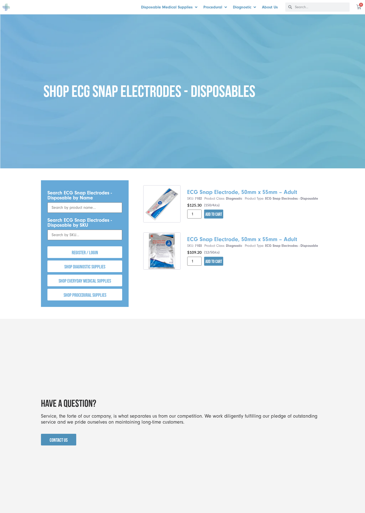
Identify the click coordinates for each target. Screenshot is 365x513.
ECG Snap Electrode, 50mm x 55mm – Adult (242, 192)
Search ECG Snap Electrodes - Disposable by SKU (79, 222)
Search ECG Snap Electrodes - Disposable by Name (79, 195)
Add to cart (213, 214)
